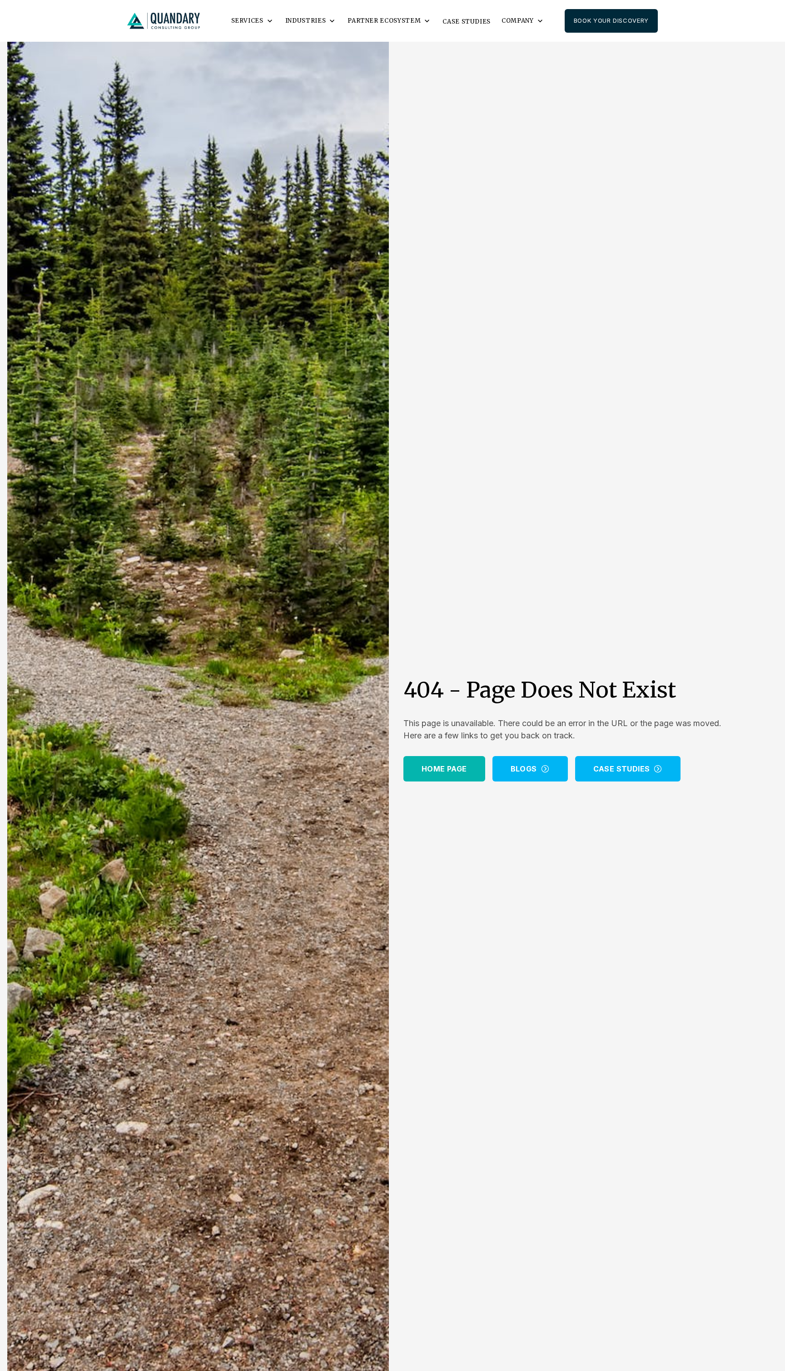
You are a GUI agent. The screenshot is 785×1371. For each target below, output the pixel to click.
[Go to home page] (163, 21)
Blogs (524, 768)
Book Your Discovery (611, 20)
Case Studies (466, 21)
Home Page (444, 768)
